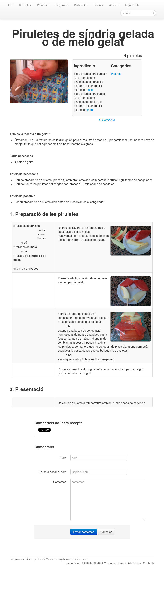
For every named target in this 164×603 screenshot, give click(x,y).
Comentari (59, 482)
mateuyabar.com (63, 559)
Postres (98, 5)
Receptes (25, 5)
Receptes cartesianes (21, 559)
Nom (63, 458)
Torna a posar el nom (52, 472)
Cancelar (106, 532)
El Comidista (107, 120)
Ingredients (132, 5)
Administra (134, 563)
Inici (10, 5)
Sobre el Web (117, 563)
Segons (61, 5)
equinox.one (80, 559)
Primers (42, 5)
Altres (113, 5)
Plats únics (81, 5)
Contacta (148, 563)
